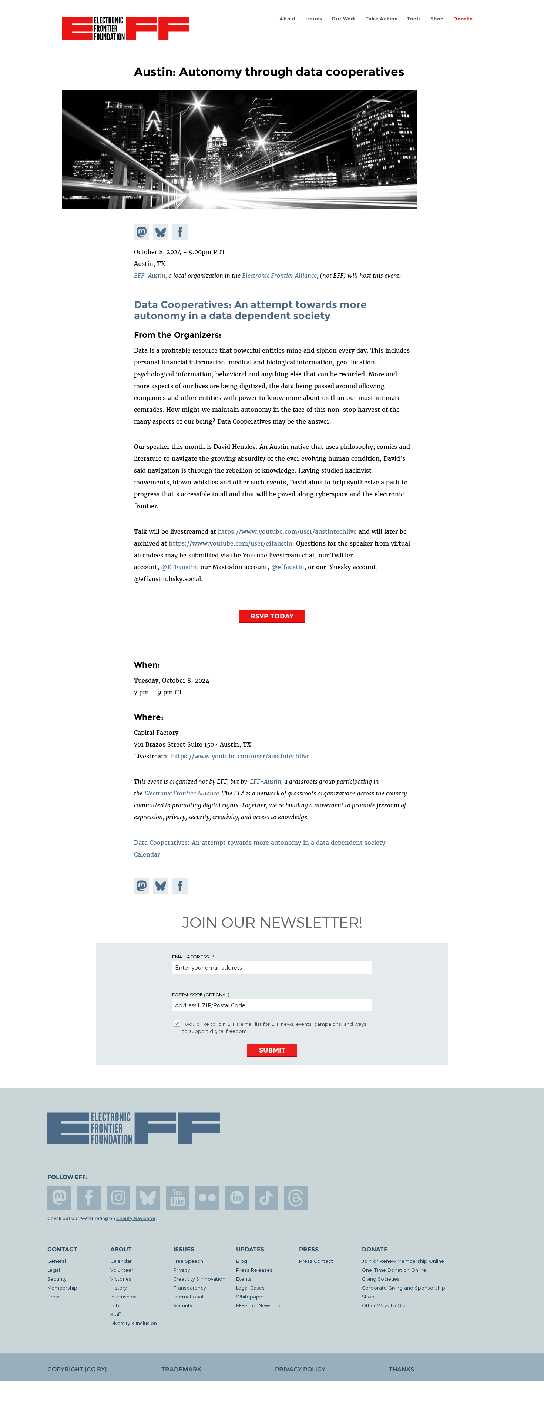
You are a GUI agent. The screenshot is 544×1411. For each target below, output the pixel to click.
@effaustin (287, 567)
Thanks (401, 1369)
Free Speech (188, 1261)
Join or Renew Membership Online (403, 1261)
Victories (120, 1278)
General (56, 1261)
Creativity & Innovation (199, 1278)
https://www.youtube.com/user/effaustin (230, 543)
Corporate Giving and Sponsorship (403, 1287)
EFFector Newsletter (260, 1305)
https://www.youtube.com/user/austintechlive (287, 531)
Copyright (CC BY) (77, 1369)
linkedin (237, 1198)
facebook (89, 1198)
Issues (313, 18)
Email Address (190, 956)
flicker (207, 1198)
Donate (463, 18)
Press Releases (254, 1269)
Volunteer (121, 1269)
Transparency (189, 1287)
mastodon (59, 1198)
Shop (437, 18)
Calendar (147, 854)
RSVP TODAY (272, 616)
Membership (62, 1287)
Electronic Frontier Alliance (181, 793)
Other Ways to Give (384, 1305)
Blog (241, 1261)
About (287, 18)
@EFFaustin (179, 567)
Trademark (181, 1369)
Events (244, 1278)
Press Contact (316, 1261)
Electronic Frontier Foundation (125, 33)
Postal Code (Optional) (200, 994)
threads (296, 1198)
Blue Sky (148, 1198)
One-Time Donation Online (394, 1269)
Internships (123, 1296)
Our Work (344, 18)
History (118, 1287)
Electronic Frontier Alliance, (280, 275)
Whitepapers (251, 1296)
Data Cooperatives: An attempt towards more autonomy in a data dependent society (250, 310)
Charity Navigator (135, 1218)
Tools (414, 18)
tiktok (266, 1198)
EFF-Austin (149, 275)
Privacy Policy (300, 1369)
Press (54, 1296)
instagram (118, 1198)
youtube (177, 1198)
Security (56, 1278)
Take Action (382, 18)
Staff (115, 1314)
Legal (53, 1269)
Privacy (181, 1269)
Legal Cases (250, 1287)
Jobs (116, 1305)
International (188, 1296)
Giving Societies (381, 1278)
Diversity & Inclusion (133, 1323)
